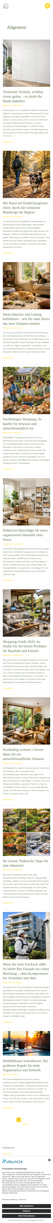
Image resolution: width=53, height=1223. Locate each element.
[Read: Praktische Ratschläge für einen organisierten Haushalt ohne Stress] (26, 502)
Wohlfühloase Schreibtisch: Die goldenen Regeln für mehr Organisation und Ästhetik (25, 1065)
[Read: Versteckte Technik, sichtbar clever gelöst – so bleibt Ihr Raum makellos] (26, 63)
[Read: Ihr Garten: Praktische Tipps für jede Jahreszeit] (26, 832)
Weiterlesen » (8, 141)
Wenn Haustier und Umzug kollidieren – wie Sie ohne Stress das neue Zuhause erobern (26, 318)
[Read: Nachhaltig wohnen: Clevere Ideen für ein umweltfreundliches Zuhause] (26, 721)
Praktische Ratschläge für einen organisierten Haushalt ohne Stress (25, 534)
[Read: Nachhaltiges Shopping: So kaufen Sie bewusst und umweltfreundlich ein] (26, 390)
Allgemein (7, 105)
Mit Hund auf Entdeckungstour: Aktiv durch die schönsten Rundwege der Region (25, 207)
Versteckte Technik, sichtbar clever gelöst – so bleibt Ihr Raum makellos (23, 96)
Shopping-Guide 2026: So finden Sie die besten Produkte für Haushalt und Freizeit (24, 646)
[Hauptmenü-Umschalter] (47, 6)
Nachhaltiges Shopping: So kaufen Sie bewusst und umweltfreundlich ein (22, 423)
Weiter (26, 1124)
